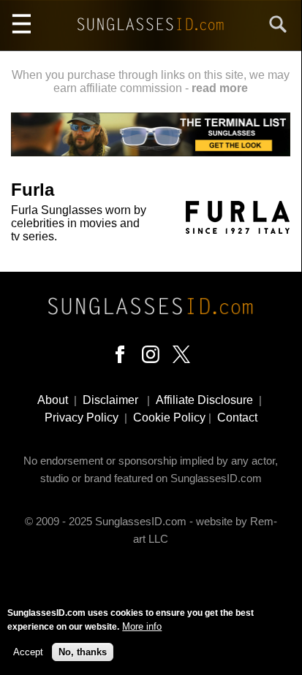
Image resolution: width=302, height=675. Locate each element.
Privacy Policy (81, 417)
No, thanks (82, 652)
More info (142, 626)
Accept (28, 652)
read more (220, 88)
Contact (237, 417)
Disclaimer (110, 400)
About (52, 400)
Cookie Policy (169, 417)
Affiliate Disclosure (204, 400)
